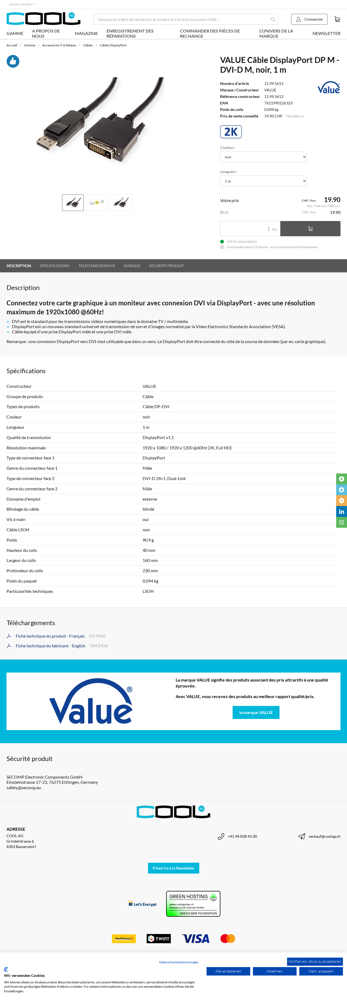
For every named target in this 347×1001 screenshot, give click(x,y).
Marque (132, 265)
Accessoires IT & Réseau (59, 45)
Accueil (12, 45)
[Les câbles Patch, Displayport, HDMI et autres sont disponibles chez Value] (91, 701)
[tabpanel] (97, 122)
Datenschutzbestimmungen (178, 962)
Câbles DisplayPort (113, 45)
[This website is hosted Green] (193, 904)
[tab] (73, 202)
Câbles (88, 45)
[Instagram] (341, 522)
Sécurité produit (166, 265)
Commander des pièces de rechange (210, 33)
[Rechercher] (273, 19)
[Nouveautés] (341, 479)
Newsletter (326, 33)
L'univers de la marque (276, 33)
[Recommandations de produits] (341, 489)
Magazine (86, 33)
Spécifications (55, 265)
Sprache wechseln (21, 4)
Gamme (15, 33)
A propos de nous (46, 33)
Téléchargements (96, 265)
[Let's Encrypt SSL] (142, 903)
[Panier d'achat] (337, 19)
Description (19, 265)
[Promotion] (341, 500)
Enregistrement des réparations (130, 33)
